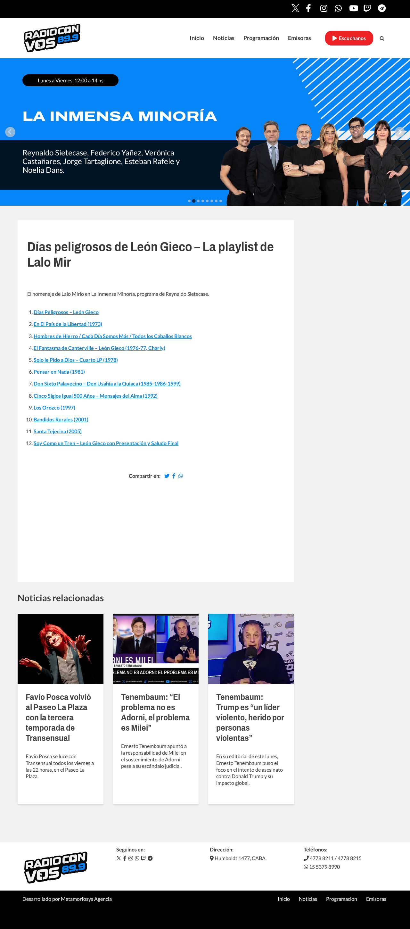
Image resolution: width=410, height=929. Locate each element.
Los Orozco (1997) (54, 407)
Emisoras (299, 38)
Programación (261, 38)
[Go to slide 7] (216, 201)
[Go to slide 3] (198, 201)
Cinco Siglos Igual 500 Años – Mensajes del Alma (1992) (96, 396)
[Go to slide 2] (193, 201)
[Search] (382, 38)
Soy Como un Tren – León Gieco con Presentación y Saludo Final (106, 443)
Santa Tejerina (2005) (58, 431)
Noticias (223, 38)
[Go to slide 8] (220, 201)
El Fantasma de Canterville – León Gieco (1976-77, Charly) (99, 348)
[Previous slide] (10, 132)
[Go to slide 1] (189, 201)
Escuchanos (351, 38)
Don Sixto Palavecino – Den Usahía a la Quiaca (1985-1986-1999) (107, 383)
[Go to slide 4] (202, 201)
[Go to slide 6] (211, 201)
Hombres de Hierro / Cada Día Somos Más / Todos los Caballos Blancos (113, 336)
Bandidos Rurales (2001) (61, 419)
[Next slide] (400, 132)
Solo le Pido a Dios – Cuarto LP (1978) (76, 360)
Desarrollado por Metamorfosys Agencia (67, 899)
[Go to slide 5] (207, 201)
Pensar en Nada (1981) (59, 372)
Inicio (197, 38)
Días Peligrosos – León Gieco (66, 312)
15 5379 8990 (324, 867)
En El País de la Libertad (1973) (68, 324)
